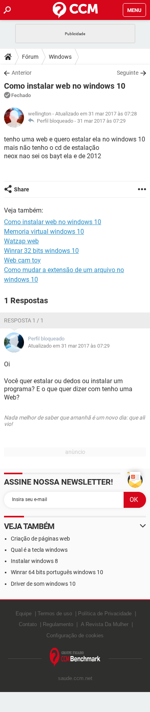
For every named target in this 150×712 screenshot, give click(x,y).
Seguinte (127, 73)
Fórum (30, 57)
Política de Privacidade (105, 614)
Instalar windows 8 (34, 561)
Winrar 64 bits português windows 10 (57, 572)
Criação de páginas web (40, 538)
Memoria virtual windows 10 (44, 231)
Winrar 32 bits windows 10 (41, 251)
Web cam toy (22, 260)
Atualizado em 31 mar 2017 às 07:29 (69, 346)
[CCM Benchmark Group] (75, 657)
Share (21, 189)
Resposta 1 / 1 (24, 320)
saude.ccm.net (75, 678)
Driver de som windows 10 (43, 584)
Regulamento (58, 624)
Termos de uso (55, 614)
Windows (60, 57)
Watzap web (21, 241)
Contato (28, 624)
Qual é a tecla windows (39, 550)
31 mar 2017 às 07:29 (101, 121)
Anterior (22, 73)
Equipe (24, 614)
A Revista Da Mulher (104, 624)
